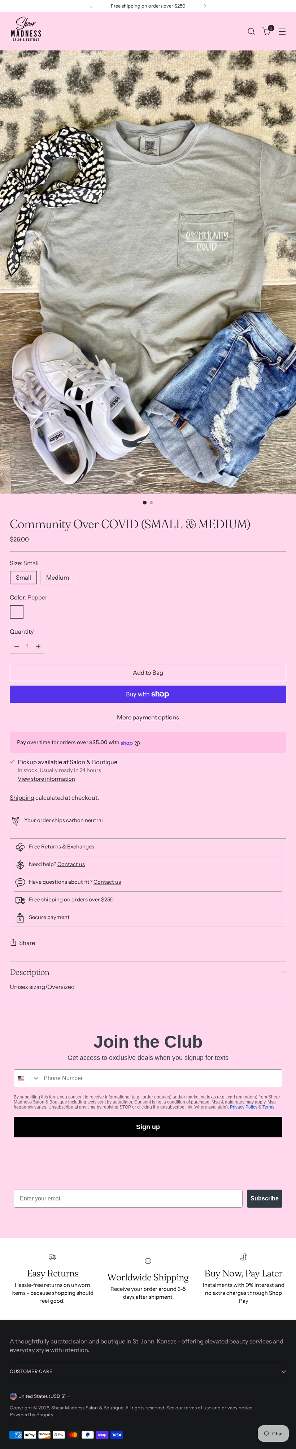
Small (23, 577)
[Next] (205, 6)
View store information (46, 779)
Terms (268, 1107)
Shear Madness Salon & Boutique (87, 1407)
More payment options (148, 717)
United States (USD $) (42, 1396)
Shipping (22, 797)
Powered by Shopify (31, 1414)
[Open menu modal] (282, 31)
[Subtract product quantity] (16, 646)
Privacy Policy (243, 1107)
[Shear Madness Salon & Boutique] (26, 31)
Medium (57, 577)
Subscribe (265, 1198)
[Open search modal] (251, 31)
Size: (24, 563)
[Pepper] (16, 612)
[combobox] (27, 1078)
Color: (28, 597)
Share (27, 942)
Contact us (71, 864)
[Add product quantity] (38, 646)
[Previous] (91, 6)
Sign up (148, 1127)
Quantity (22, 631)
